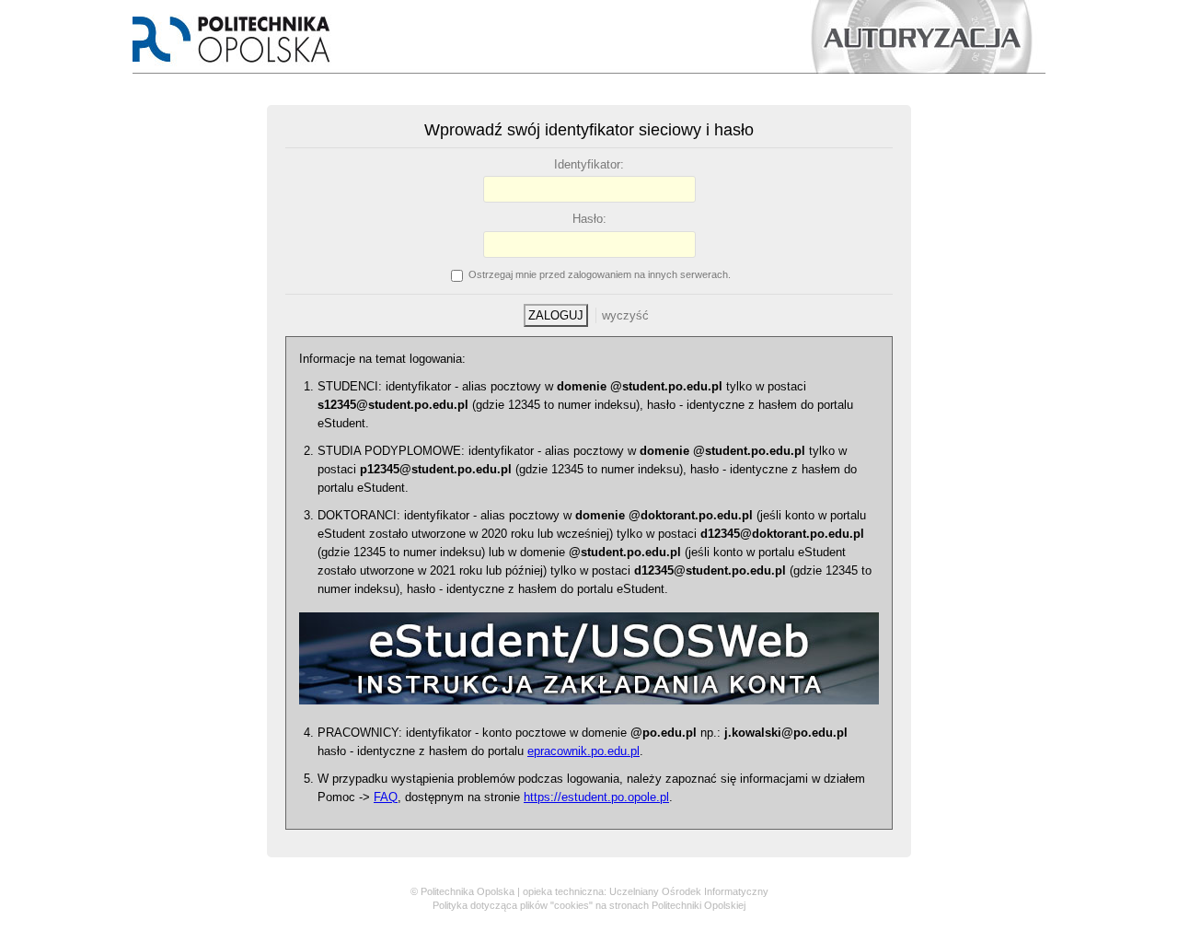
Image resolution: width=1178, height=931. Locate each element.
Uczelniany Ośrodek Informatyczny (688, 891)
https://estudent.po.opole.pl (596, 797)
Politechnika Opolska (467, 891)
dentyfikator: (589, 164)
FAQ (386, 797)
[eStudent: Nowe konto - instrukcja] (589, 714)
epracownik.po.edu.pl (583, 751)
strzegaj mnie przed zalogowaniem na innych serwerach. (599, 274)
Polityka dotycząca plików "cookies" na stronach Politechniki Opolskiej (589, 905)
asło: (589, 219)
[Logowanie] (589, 70)
